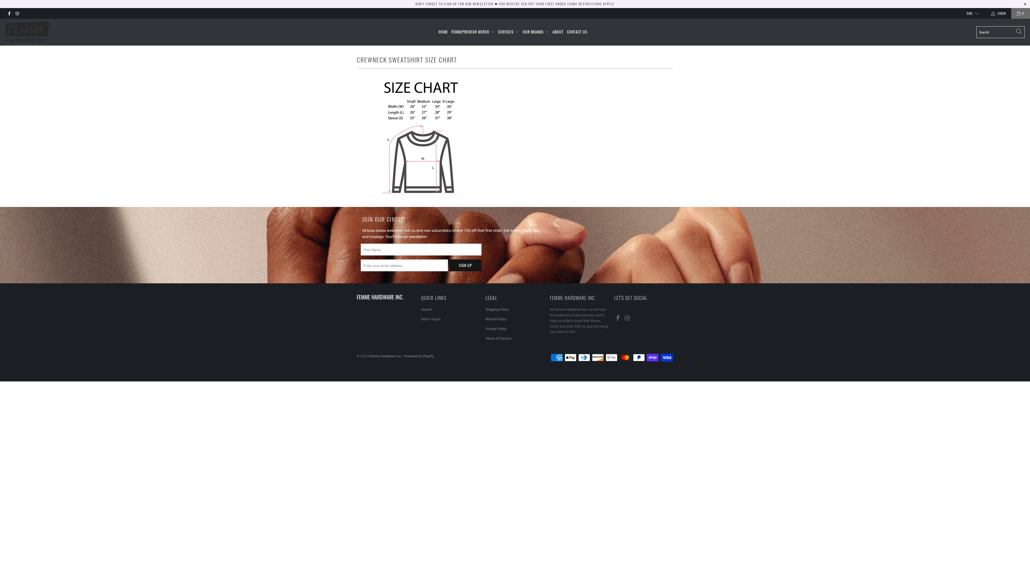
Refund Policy (495, 319)
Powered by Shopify (419, 356)
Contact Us (577, 32)
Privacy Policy (495, 329)
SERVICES (506, 32)
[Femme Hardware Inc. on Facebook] (9, 13)
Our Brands (534, 32)
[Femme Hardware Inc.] (27, 32)
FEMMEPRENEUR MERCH (470, 32)
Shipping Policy (497, 309)
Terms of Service (498, 338)
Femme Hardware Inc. (385, 356)
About (558, 32)
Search (426, 309)
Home (443, 32)
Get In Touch (430, 319)
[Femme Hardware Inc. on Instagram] (17, 13)
